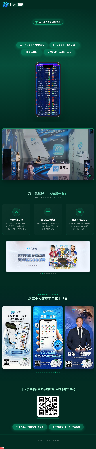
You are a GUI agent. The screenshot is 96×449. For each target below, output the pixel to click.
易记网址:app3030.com (60, 52)
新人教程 (33, 52)
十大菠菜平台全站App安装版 (31, 427)
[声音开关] (89, 176)
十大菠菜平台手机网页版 (65, 45)
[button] (36, 372)
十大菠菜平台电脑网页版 (33, 45)
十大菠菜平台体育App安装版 (67, 427)
